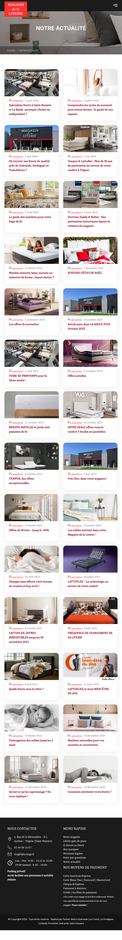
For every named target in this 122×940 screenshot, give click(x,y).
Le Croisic (94, 919)
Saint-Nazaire (77, 923)
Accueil (11, 50)
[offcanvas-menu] (115, 5)
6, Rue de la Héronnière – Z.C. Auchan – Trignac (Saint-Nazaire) (33, 839)
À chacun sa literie (73, 845)
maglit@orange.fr (24, 854)
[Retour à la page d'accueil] (15, 9)
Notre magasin (71, 837)
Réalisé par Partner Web (63, 919)
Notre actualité (71, 861)
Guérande (64, 923)
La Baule (42, 923)
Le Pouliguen (106, 919)
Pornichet (53, 923)
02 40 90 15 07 (22, 847)
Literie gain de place (74, 841)
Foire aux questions (74, 857)
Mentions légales (73, 853)
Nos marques (70, 849)
